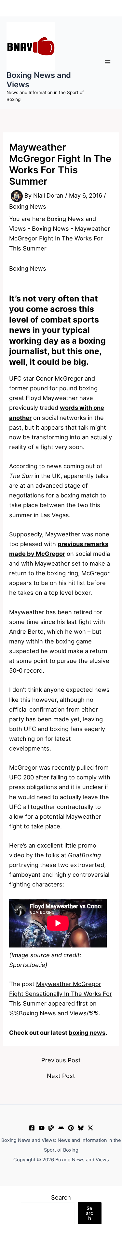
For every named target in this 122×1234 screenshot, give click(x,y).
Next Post (61, 1076)
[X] (90, 1128)
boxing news (87, 1032)
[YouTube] (42, 1128)
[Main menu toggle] (107, 62)
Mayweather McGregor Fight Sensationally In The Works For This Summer (60, 993)
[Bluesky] (81, 1128)
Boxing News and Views (39, 79)
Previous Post (61, 1060)
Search (61, 1197)
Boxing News (27, 206)
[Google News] (61, 1128)
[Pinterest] (71, 1128)
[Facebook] (32, 1128)
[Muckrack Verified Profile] (51, 1128)
